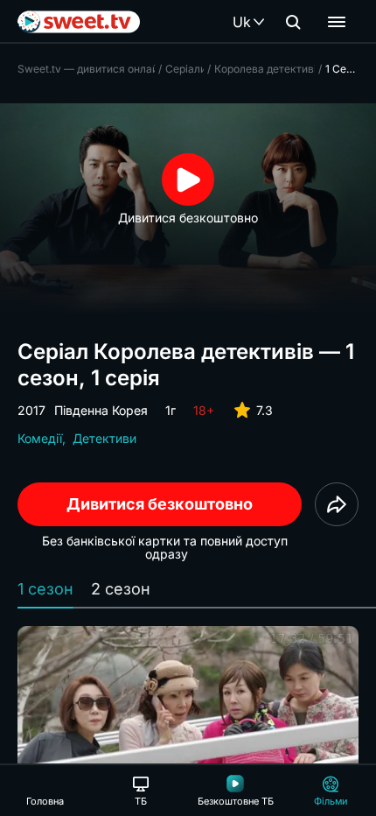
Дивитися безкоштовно (159, 504)
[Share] (337, 504)
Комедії (39, 438)
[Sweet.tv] (78, 22)
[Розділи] (337, 22)
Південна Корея (101, 410)
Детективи (104, 438)
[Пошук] (293, 22)
